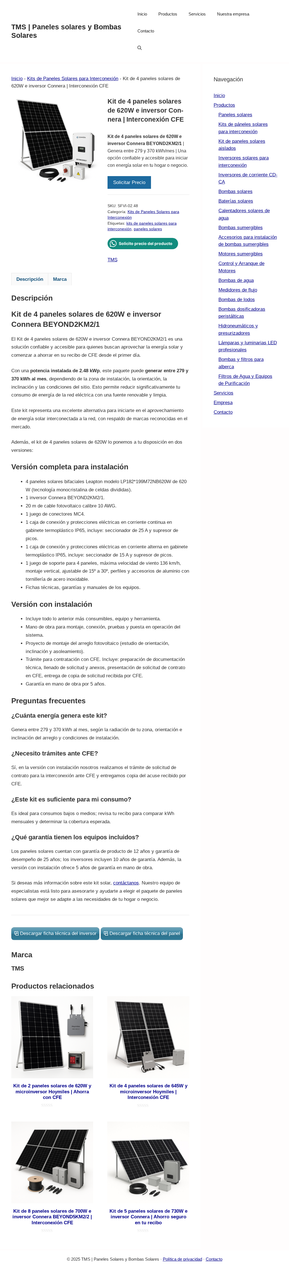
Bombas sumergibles (240, 227)
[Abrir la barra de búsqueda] (139, 48)
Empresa (223, 402)
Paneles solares (235, 114)
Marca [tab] (60, 279)
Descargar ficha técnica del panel (145, 933)
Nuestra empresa (233, 14)
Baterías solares (235, 201)
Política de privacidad (182, 1259)
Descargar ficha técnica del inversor (58, 933)
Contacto (145, 31)
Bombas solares (235, 191)
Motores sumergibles (240, 254)
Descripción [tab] (29, 279)
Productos (167, 14)
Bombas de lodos (236, 299)
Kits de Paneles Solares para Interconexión (72, 78)
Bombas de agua (236, 280)
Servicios (197, 14)
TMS (112, 259)
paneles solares (148, 229)
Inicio (142, 14)
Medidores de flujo (237, 290)
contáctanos (126, 883)
